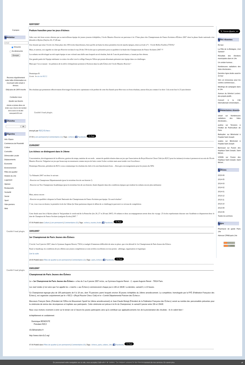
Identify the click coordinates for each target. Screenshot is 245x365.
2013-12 (221, 196)
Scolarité (7, 192)
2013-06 (221, 212)
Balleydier (222, 134)
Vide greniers (9, 204)
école (99, 223)
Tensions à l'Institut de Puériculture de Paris (229, 127)
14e (110, 345)
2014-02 (221, 188)
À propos (15, 30)
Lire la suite (34, 254)
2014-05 (221, 179)
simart (220, 116)
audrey (220, 125)
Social (6, 196)
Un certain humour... (225, 62)
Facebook (81, 137)
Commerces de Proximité (14, 143)
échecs (99, 260)
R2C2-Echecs (44, 131)
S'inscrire (17, 47)
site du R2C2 (42, 76)
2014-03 (221, 184)
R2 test (220, 45)
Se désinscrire (17, 51)
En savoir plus (169, 362)
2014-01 (221, 192)
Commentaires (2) (78, 260)
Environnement (10, 168)
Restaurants (9, 188)
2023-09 (221, 175)
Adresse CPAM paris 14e (227, 236)
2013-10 (221, 204)
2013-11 (221, 200)
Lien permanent (41, 137)
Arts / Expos (8, 139)
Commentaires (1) (55, 137)
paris (93, 260)
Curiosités (8, 152)
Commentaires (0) (71, 223)
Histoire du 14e (10, 176)
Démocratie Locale (11, 156)
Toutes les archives (225, 216)
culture (105, 345)
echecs (71, 137)
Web (6, 208)
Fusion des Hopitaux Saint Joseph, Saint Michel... (229, 150)
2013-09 (221, 208)
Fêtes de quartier (10, 172)
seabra (220, 141)
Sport (6, 200)
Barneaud (222, 148)
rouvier (93, 223)
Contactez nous (16, 97)
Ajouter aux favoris (16, 101)
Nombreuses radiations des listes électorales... (229, 118)
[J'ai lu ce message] (242, 362)
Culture (7, 147)
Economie (8, 164)
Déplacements (10, 160)
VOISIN (221, 157)
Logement (8, 180)
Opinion (7, 184)
